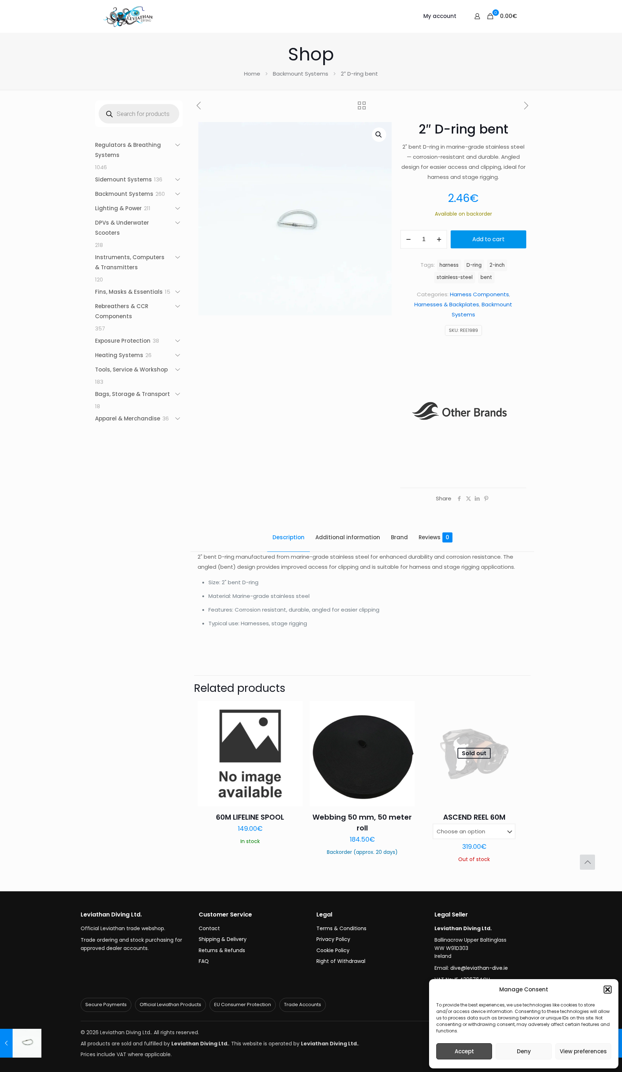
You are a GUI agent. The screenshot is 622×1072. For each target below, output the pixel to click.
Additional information (347, 537)
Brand (399, 537)
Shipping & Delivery (223, 939)
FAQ (204, 961)
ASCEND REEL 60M (474, 817)
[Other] (463, 416)
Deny (524, 1051)
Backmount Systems (300, 73)
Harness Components (479, 294)
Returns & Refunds (222, 950)
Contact (209, 928)
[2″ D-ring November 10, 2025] (20, 1043)
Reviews (434, 537)
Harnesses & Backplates (446, 304)
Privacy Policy (333, 939)
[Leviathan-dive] (128, 16)
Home (252, 73)
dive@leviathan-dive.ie (479, 968)
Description (288, 537)
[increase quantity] (439, 239)
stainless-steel (455, 277)
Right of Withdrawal (340, 961)
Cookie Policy (333, 950)
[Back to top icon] (587, 862)
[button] (607, 989)
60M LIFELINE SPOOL (250, 817)
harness (449, 265)
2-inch (497, 265)
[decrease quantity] (408, 239)
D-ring (474, 265)
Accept (464, 1051)
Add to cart (488, 239)
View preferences (583, 1051)
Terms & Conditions (341, 928)
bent (486, 277)
